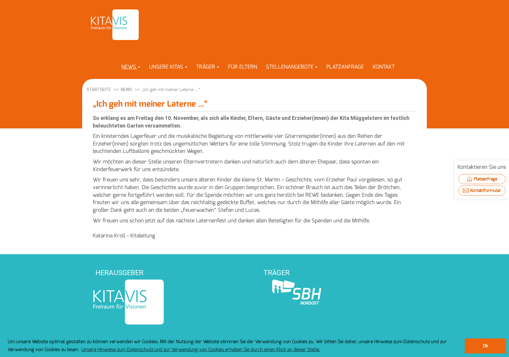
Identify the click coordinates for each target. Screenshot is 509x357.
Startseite (99, 89)
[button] (131, 67)
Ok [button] (485, 346)
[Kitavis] (115, 24)
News (126, 89)
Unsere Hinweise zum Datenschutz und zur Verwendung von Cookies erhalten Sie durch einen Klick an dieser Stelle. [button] (200, 349)
